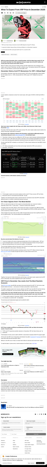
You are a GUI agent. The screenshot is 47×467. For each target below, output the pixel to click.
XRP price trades (7, 285)
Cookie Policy (20, 460)
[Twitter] (5, 13)
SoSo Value (25, 173)
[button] (12, 422)
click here (34, 343)
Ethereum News (28, 446)
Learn (14, 442)
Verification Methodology (39, 441)
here (8, 127)
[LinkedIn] (10, 13)
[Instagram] (13, 13)
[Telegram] (8, 13)
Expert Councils (16, 446)
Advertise (3, 440)
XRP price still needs (5, 251)
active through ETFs (20, 135)
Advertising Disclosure (41, 443)
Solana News (27, 452)
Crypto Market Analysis (29, 444)
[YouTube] (2, 13)
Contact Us (3, 442)
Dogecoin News (28, 450)
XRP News (27, 440)
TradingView (27, 325)
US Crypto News (28, 448)
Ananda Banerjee (10, 40)
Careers (2, 446)
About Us (3, 444)
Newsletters (15, 448)
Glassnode (27, 237)
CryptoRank (27, 124)
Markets (6, 6)
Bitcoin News (27, 442)
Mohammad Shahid (22, 40)
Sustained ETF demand (35, 337)
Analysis (2, 6)
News (14, 440)
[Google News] (45, 414)
